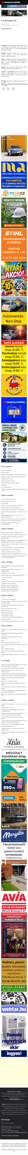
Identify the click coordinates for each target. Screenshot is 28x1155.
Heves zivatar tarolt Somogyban (8, 599)
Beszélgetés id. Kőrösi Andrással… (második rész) (12, 581)
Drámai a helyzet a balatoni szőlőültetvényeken (12, 532)
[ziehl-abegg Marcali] (14, 6)
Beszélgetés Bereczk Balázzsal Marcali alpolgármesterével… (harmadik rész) (9, 590)
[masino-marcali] (14, 278)
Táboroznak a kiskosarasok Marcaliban (10, 483)
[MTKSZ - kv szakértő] (14, 208)
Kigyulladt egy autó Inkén (7, 610)
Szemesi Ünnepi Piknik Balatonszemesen (10, 642)
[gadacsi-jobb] (14, 816)
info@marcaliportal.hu (21, 1132)
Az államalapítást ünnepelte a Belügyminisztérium (12, 724)
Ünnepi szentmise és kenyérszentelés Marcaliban (12, 509)
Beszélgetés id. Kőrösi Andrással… (9, 583)
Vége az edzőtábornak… (6, 470)
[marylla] (14, 844)
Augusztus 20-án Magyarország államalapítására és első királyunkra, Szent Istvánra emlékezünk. (14, 721)
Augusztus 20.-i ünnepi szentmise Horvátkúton (12, 505)
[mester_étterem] (14, 750)
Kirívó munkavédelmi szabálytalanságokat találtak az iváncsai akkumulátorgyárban (13, 691)
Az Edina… (3, 579)
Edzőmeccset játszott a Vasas (8, 481)
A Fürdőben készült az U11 (7, 478)
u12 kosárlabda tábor (6, 487)
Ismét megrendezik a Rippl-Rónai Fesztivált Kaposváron (14, 644)
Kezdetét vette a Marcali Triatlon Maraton (10, 507)
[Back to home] (11, 2)
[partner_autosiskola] (14, 385)
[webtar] (14, 1031)
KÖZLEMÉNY (4, 485)
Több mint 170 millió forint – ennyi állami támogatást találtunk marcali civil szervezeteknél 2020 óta (13, 519)
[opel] (14, 356)
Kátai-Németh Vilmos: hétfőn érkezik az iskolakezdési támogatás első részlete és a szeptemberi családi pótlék (14, 674)
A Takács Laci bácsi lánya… (7, 577)
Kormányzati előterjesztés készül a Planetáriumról (12, 668)
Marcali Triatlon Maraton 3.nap (8, 499)
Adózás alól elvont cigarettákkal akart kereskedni (12, 621)
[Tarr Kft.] (14, 783)
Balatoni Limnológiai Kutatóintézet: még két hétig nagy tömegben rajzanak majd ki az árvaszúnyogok (13, 541)
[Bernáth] (14, 940)
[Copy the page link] (13, 88)
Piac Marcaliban (4, 503)
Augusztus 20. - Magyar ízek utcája (9, 681)
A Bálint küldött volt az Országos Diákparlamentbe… (13, 575)
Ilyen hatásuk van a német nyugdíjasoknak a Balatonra (13, 534)
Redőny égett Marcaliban (7, 612)
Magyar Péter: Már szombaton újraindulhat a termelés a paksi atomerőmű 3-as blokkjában (13, 665)
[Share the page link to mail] (8, 88)
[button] (26, 2)
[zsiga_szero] (14, 994)
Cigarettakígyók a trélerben (7, 615)
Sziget (2, 640)
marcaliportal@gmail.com (15, 1099)
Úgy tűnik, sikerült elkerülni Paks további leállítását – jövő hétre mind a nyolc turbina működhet (13, 714)
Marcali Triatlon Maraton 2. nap (8, 501)
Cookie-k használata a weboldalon (10, 1135)
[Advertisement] (14, 1071)
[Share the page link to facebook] (3, 88)
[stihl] (14, 244)
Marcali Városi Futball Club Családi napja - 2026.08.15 (13, 476)
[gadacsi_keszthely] (14, 148)
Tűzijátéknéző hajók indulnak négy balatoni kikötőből (13, 554)
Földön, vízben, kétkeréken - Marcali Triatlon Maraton (13, 474)
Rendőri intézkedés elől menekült (9, 608)
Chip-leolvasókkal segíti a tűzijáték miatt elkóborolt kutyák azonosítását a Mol (13, 556)
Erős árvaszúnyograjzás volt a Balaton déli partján (12, 547)
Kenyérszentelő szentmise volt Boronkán (10, 549)
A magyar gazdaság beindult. (7, 726)
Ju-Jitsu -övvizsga (5, 472)
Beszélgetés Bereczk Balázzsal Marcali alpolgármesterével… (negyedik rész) (9, 586)
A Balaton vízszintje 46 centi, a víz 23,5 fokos (11, 552)
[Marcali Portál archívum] (14, 410)
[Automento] (14, 318)
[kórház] (14, 443)
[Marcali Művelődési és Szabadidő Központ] (14, 875)
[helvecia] (14, 971)
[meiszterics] (14, 175)
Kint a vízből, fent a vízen (7, 707)
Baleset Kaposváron (5, 619)
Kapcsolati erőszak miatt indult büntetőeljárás (11, 617)
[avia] (14, 906)
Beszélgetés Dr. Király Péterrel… (8, 573)
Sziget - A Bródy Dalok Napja (7, 649)
